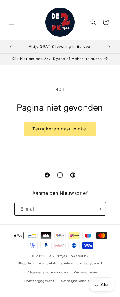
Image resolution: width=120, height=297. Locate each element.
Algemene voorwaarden (47, 272)
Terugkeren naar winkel (60, 129)
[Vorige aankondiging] (10, 46)
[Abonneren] (99, 209)
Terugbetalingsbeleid (55, 263)
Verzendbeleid (86, 272)
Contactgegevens (39, 281)
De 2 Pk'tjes (57, 256)
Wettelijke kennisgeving (80, 281)
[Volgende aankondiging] (109, 46)
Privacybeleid (90, 263)
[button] (11, 22)
